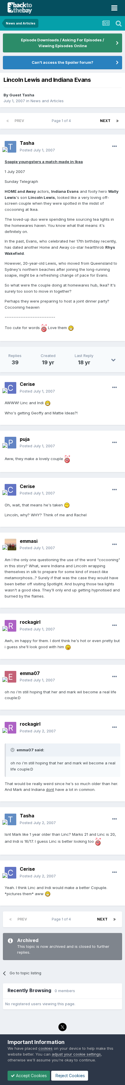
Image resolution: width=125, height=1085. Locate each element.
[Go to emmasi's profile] (10, 544)
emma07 (30, 673)
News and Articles (47, 100)
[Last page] (117, 120)
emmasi (29, 541)
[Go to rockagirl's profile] (10, 626)
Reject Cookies (69, 1075)
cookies (45, 1048)
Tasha (27, 143)
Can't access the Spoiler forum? (62, 62)
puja (25, 439)
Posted (37, 150)
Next (105, 121)
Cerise (27, 384)
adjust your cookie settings (76, 1054)
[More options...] (114, 146)
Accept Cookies (31, 1075)
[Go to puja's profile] (10, 442)
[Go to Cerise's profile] (10, 388)
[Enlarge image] (44, 327)
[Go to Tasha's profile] (10, 147)
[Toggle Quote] (13, 750)
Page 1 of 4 (62, 121)
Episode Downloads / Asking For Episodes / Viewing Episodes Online (62, 43)
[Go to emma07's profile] (10, 677)
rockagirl (30, 622)
